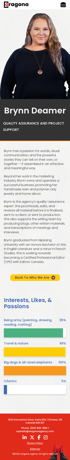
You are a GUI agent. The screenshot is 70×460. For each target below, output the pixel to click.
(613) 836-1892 (38, 428)
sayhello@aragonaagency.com (35, 431)
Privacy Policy (35, 443)
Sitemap (35, 449)
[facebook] (39, 437)
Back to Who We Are (32, 277)
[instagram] (46, 437)
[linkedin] (25, 437)
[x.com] (32, 437)
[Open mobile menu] (63, 5)
